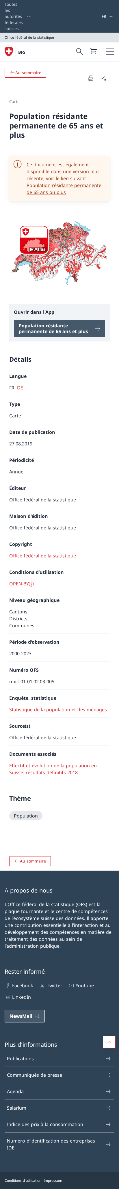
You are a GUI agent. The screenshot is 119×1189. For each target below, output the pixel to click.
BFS (21, 52)
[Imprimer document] (90, 78)
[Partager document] (103, 78)
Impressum (53, 1180)
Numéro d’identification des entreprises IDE (51, 1144)
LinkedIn (21, 997)
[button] (109, 1042)
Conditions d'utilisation (23, 1180)
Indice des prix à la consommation (45, 1124)
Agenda (15, 1091)
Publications (20, 1058)
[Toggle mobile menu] (110, 51)
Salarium (16, 1108)
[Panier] (93, 51)
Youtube (85, 985)
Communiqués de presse (34, 1075)
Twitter (54, 985)
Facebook (22, 985)
